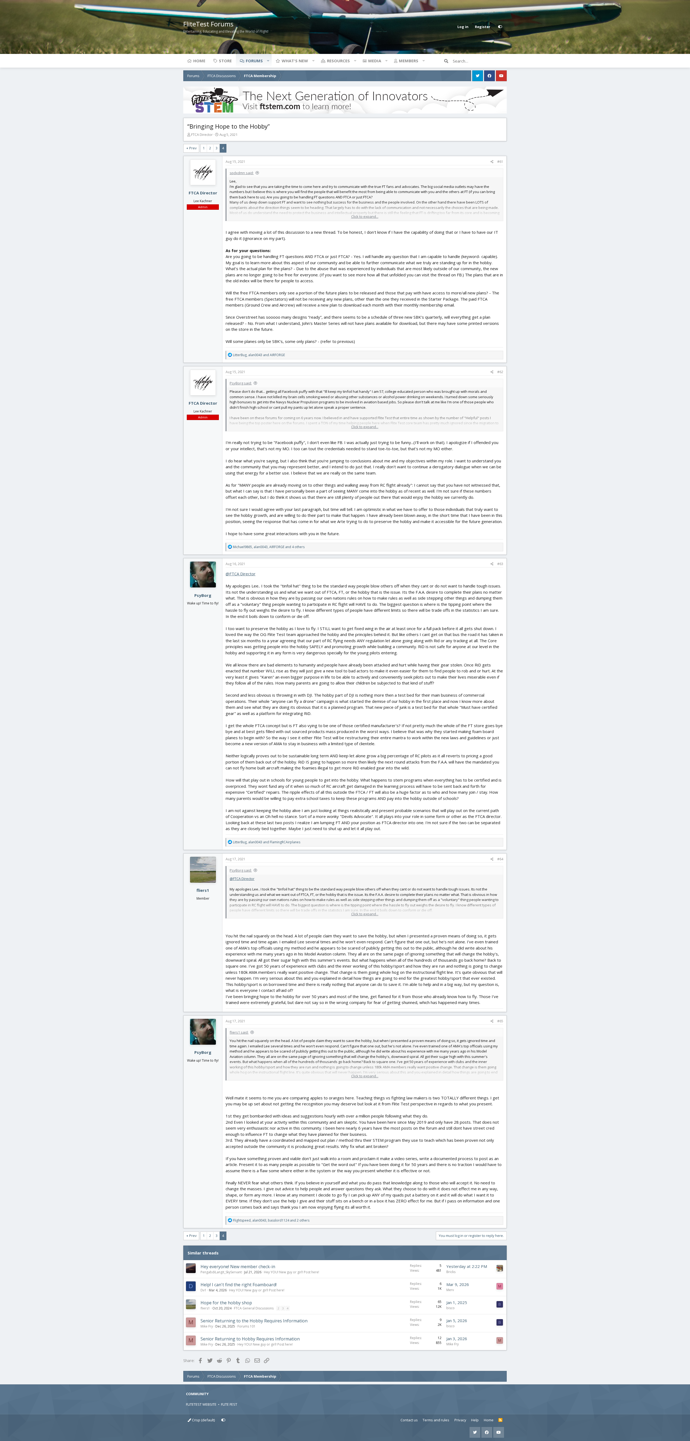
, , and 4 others (269, 547)
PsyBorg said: (241, 383)
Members (408, 60)
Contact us (409, 1420)
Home (199, 60)
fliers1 (202, 890)
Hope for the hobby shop (226, 1303)
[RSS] (500, 1420)
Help (475, 1420)
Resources (338, 60)
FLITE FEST (229, 1404)
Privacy (460, 1420)
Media (374, 60)
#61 (500, 161)
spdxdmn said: (242, 172)
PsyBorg (202, 595)
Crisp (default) (203, 1420)
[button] (268, 60)
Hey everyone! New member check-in (238, 1267)
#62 (500, 372)
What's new (295, 60)
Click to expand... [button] (364, 216)
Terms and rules (436, 1420)
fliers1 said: (239, 1032)
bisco (450, 1308)
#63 (500, 564)
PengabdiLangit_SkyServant (221, 1272)
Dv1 (203, 1290)
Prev (193, 148)
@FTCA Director (241, 573)
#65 (500, 1021)
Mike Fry (207, 1326)
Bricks (451, 1272)
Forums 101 (246, 1326)
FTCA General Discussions (254, 1308)
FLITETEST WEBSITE (201, 1404)
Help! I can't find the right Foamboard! (239, 1285)
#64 (500, 859)
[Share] (492, 162)
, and (259, 355)
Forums (254, 60)
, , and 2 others (271, 1220)
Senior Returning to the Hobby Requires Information (254, 1321)
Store (225, 60)
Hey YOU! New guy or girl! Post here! (291, 1272)
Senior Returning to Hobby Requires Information (250, 1339)
